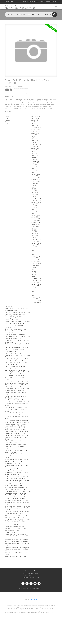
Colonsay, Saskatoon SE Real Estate (15, 353)
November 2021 (36, 200)
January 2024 (35, 157)
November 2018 (36, 260)
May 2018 (34, 271)
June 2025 (34, 135)
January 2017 (35, 299)
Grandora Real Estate (11, 398)
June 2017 (34, 289)
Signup (7, 1)
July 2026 (34, 122)
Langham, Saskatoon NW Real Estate (15, 444)
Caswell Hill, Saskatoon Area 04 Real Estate (17, 336)
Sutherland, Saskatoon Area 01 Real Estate (17, 515)
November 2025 (36, 127)
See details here (9, 96)
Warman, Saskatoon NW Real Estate (15, 534)
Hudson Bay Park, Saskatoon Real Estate (16, 420)
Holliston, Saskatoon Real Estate (14, 415)
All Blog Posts (9, 118)
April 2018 (34, 273)
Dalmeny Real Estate (11, 364)
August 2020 (35, 226)
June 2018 (34, 269)
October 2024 (35, 146)
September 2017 (36, 284)
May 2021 (34, 209)
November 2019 (36, 239)
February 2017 (35, 297)
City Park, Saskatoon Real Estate (14, 349)
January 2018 (35, 276)
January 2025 (35, 142)
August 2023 (35, 163)
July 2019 (34, 247)
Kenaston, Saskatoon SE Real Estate (15, 424)
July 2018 (34, 267)
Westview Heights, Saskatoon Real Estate (17, 547)
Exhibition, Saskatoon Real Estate (14, 387)
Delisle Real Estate (10, 368)
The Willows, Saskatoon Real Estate (15, 521)
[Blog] (39, 583)
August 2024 (35, 148)
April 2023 (34, 170)
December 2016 (36, 301)
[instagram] (31, 583)
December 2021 (36, 198)
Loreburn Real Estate (11, 452)
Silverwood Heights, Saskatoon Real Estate (17, 506)
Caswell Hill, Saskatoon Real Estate (15, 338)
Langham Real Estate (11, 443)
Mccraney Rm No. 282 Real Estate (14, 463)
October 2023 (35, 161)
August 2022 (35, 183)
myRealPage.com (33, 599)
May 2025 (34, 137)
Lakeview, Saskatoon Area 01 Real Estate (17, 435)
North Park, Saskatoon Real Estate (15, 478)
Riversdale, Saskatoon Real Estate (15, 498)
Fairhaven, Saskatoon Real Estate (14, 390)
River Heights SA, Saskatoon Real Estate (16, 497)
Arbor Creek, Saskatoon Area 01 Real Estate (17, 312)
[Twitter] (27, 583)
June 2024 (34, 150)
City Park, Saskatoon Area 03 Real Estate (16, 347)
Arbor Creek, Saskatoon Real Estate (15, 314)
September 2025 (36, 131)
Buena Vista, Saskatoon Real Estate (15, 331)
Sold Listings (8, 124)
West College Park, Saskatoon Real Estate (17, 539)
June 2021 (34, 207)
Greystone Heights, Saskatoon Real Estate (17, 401)
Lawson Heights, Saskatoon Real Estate (16, 450)
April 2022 (34, 191)
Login (12, 1)
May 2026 (34, 124)
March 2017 (34, 295)
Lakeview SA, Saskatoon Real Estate (15, 433)
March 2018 (34, 275)
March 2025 (34, 140)
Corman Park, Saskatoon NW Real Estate (16, 362)
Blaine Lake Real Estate (11, 320)
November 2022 (36, 178)
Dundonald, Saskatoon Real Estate (15, 374)
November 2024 (36, 144)
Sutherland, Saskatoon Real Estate (15, 517)
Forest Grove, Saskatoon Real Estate (15, 396)
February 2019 (35, 256)
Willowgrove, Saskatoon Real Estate (15, 556)
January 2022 (35, 196)
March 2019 (34, 254)
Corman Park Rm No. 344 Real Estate (15, 361)
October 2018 (35, 262)
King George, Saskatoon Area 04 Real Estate (17, 428)
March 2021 (34, 213)
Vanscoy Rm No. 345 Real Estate (14, 525)
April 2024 (34, 153)
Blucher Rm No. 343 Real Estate (14, 325)
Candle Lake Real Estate (12, 333)
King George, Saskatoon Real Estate (15, 429)
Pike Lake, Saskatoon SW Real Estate (15, 489)
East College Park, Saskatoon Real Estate (17, 381)
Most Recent (35, 118)
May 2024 (34, 152)
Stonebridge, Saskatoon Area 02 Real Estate (17, 511)
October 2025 (35, 129)
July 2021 (34, 206)
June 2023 (34, 166)
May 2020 (34, 230)
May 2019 (34, 250)
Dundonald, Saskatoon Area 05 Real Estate (17, 372)
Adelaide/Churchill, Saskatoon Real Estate (17, 308)
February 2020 (35, 235)
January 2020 (35, 237)
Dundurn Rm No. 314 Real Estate (14, 375)
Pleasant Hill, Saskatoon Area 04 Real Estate (18, 491)
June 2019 (34, 248)
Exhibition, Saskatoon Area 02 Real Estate (17, 385)
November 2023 (36, 159)
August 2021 (35, 204)
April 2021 (34, 211)
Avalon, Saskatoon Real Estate (13, 316)
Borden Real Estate (10, 327)
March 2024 (34, 155)
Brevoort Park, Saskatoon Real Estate (15, 329)
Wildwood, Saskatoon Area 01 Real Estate (17, 549)
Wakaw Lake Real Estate (12, 530)
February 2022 (35, 194)
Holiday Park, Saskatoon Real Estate (15, 413)
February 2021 (35, 215)
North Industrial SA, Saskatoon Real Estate (17, 476)
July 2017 (34, 288)
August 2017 (35, 286)
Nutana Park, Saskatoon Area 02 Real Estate (17, 480)
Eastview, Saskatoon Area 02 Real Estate (16, 383)
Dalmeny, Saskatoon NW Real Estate (15, 366)
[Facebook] (22, 583)
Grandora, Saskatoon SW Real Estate (15, 400)
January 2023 (35, 176)
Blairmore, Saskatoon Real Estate (14, 323)
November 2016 (36, 302)
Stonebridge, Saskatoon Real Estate (15, 513)
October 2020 (35, 222)
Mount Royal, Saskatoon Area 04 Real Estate (17, 472)
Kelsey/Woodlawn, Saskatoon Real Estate (17, 422)
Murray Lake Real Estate (12, 474)
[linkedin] (35, 583)
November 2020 (36, 220)
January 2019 (35, 258)
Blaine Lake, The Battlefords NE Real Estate (17, 321)
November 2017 (36, 280)
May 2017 (34, 291)
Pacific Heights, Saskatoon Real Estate (16, 487)
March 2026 (34, 125)
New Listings (8, 120)
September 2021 (36, 202)
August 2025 (35, 133)
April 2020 (34, 232)
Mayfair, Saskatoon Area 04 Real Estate (16, 459)
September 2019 (36, 243)
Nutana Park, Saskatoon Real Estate (15, 482)
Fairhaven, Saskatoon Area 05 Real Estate (17, 388)
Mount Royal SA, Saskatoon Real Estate (16, 471)
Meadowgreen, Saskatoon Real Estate (16, 469)
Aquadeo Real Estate (11, 310)
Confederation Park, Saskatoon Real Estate (17, 359)
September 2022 (36, 181)
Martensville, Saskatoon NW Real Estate (16, 454)
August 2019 (35, 245)
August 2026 (35, 120)
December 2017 (36, 278)
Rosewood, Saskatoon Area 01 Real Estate (17, 500)
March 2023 (34, 172)
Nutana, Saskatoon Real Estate (14, 485)
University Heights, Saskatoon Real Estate (17, 523)
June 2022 (34, 187)
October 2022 (35, 179)
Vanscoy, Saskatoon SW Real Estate (15, 526)
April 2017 (34, 293)
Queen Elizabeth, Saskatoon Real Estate (16, 495)
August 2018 (35, 265)
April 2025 (34, 138)
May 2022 (34, 189)
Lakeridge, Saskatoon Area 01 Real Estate (17, 431)
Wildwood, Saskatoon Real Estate (14, 551)
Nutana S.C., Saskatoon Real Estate (15, 484)
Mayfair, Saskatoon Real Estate (14, 461)
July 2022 (34, 185)
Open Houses (9, 122)
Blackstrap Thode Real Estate (13, 318)
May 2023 (34, 168)
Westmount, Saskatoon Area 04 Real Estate (17, 541)
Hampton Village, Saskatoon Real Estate (16, 407)
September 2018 (36, 263)
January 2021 (35, 217)
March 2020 (34, 234)
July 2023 (34, 165)
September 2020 (36, 224)
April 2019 (34, 252)
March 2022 (34, 193)
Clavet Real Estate (10, 351)
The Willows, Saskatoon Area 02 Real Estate (17, 519)
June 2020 (34, 228)
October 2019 (35, 241)
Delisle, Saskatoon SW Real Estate (15, 370)
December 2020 (36, 219)
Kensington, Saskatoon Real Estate (15, 426)
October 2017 (35, 282)
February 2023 (35, 174)
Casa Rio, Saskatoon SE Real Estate (15, 334)
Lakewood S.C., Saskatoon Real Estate (19, 88)
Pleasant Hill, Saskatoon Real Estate (15, 493)
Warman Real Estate (11, 532)
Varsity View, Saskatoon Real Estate (15, 528)
